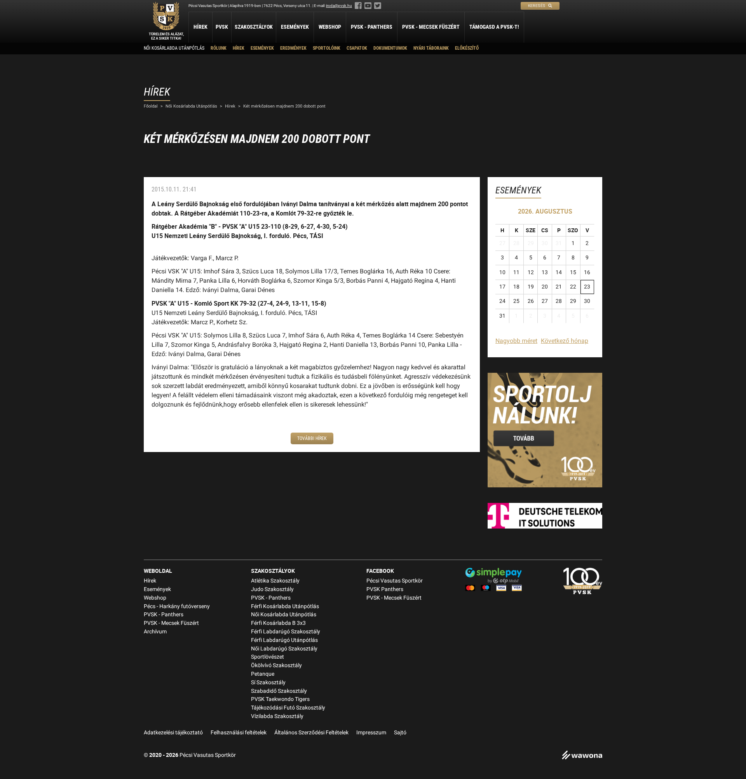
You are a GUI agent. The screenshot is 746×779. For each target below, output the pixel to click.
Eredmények (293, 48)
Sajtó (400, 732)
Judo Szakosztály (272, 589)
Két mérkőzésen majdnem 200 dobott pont (284, 106)
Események (295, 27)
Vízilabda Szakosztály (277, 716)
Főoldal (151, 106)
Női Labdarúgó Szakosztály (284, 648)
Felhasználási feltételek (239, 732)
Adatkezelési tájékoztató (173, 732)
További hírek (312, 438)
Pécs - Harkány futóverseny (177, 606)
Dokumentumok (390, 48)
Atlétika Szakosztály (275, 580)
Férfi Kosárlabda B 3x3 (278, 623)
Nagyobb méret (516, 340)
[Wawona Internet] (582, 756)
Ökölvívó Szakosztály (276, 665)
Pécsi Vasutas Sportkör (394, 580)
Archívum (155, 631)
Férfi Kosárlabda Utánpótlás (285, 606)
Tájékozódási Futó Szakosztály (288, 707)
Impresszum (371, 732)
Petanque (262, 674)
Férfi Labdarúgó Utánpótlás (284, 640)
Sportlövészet (267, 657)
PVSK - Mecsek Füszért (431, 27)
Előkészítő (467, 48)
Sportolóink (326, 48)
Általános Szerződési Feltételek (311, 732)
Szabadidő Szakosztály (279, 691)
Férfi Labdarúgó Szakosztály (285, 631)
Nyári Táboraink (431, 48)
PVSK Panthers (384, 589)
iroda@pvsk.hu (339, 5)
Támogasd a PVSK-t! (494, 27)
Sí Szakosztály (268, 682)
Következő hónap (564, 340)
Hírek (200, 27)
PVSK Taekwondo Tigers (280, 699)
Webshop (330, 27)
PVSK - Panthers (371, 27)
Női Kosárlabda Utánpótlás (174, 48)
